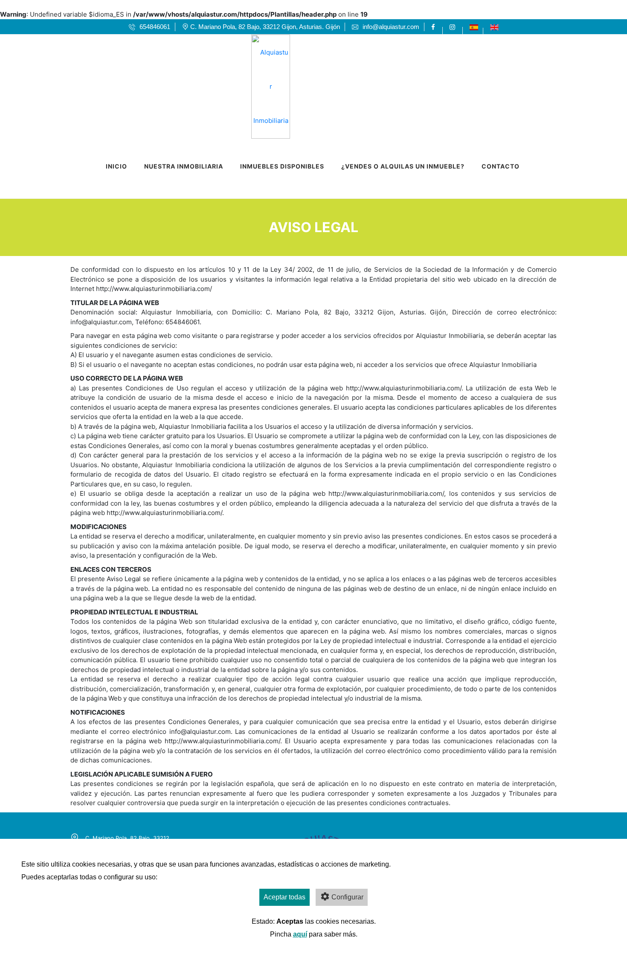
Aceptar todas (284, 897)
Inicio (116, 166)
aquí (300, 934)
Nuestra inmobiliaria (183, 166)
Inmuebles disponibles (282, 166)
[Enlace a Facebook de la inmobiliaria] (434, 26)
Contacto (501, 166)
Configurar (347, 897)
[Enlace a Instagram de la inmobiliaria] (454, 26)
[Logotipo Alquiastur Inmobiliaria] (305, 84)
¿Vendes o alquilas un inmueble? (402, 166)
